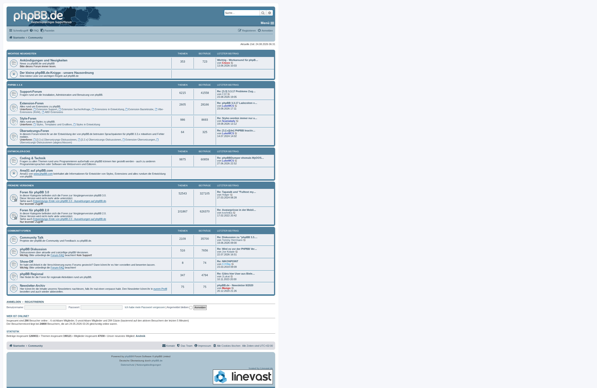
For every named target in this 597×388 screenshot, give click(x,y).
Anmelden (14, 301)
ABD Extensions (54, 112)
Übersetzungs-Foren (34, 131)
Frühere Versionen (21, 185)
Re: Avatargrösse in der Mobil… (236, 209)
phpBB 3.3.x (15, 85)
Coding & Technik (32, 158)
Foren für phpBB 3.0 (34, 192)
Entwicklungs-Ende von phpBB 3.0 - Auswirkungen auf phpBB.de (69, 201)
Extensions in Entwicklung (109, 109)
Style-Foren (28, 118)
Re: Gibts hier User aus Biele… (236, 273)
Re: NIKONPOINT (227, 261)
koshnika (227, 212)
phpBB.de (157, 360)
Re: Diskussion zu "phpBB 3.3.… (237, 237)
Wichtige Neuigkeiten (22, 53)
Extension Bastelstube (140, 109)
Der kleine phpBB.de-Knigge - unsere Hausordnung (57, 72)
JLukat (226, 276)
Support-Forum (31, 91)
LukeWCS (228, 105)
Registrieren (34, 301)
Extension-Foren (32, 103)
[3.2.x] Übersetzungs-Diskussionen (101, 139)
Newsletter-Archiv (32, 285)
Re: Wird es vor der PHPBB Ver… (237, 248)
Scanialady (228, 121)
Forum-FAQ (57, 255)
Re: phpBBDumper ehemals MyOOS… (240, 157)
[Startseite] (43, 16)
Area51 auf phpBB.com (36, 170)
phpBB (128, 356)
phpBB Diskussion (33, 249)
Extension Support (46, 109)
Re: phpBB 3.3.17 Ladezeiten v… (237, 103)
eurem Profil (160, 288)
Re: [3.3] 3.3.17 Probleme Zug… (236, 91)
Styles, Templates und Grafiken (54, 124)
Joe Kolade (228, 251)
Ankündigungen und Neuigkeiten (43, 60)
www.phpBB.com (43, 173)
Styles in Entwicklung (88, 124)
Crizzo (226, 62)
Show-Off (26, 261)
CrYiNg (226, 264)
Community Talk (31, 237)
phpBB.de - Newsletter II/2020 (235, 285)
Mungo (226, 288)
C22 (224, 94)
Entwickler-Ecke (19, 151)
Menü (265, 23)
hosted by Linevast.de (261, 368)
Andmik (140, 336)
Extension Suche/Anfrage (76, 109)
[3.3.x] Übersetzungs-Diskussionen (56, 139)
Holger (225, 194)
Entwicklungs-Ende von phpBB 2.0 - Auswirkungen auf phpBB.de (69, 219)
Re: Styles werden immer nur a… (237, 118)
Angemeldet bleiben (178, 307)
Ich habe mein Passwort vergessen (145, 307)
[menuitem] (34, 30)
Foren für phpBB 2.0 (34, 210)
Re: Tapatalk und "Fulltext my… (236, 191)
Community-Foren (19, 230)
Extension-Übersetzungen (140, 139)
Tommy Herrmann (232, 240)
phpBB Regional (31, 274)
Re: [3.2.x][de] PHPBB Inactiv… (236, 130)
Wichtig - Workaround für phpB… (237, 60)
